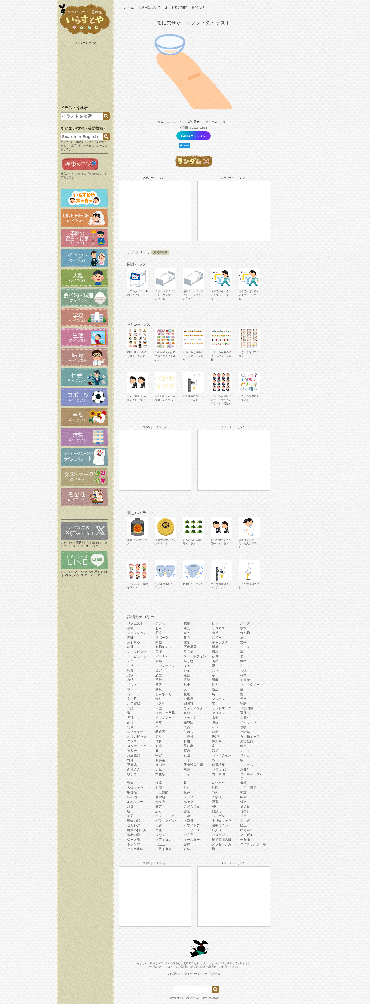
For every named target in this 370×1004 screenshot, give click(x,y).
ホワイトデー (193, 825)
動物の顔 (133, 820)
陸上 (243, 825)
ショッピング (136, 651)
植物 (187, 694)
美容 (158, 684)
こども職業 (248, 787)
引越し (188, 732)
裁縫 (243, 783)
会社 (130, 628)
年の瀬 (132, 797)
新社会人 (133, 769)
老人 (243, 656)
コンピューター (138, 656)
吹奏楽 (160, 760)
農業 (215, 732)
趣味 (130, 637)
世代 (187, 787)
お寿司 (188, 736)
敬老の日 (133, 835)
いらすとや (188, 998)
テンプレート (165, 717)
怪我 (130, 717)
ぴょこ (132, 774)
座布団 (188, 722)
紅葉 (130, 806)
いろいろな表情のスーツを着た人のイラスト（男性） (221, 400)
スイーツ (218, 637)
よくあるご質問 (176, 7)
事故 (187, 633)
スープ (188, 797)
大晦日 (188, 820)
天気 (158, 769)
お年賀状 (133, 703)
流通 (215, 750)
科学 (243, 675)
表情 (130, 680)
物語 (243, 703)
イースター (192, 839)
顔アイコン (163, 839)
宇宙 (158, 755)
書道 (187, 811)
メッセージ (248, 722)
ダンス (132, 741)
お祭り (245, 717)
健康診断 (218, 764)
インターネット (166, 666)
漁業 (158, 783)
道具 (187, 628)
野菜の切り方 (136, 830)
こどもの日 (192, 806)
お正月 (217, 670)
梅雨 (187, 741)
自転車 (245, 732)
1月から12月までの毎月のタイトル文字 (165, 356)
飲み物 (188, 651)
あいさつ (218, 783)
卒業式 (132, 764)
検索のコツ (95, 173)
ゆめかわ (246, 830)
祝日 (130, 811)
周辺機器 (246, 741)
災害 (158, 670)
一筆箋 (245, 839)
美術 (158, 680)
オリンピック (136, 736)
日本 (215, 651)
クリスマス (220, 713)
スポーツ (161, 637)
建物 (187, 637)
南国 (158, 708)
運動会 (132, 750)
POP (215, 736)
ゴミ (158, 727)
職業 (187, 623)
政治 (130, 722)
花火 (215, 792)
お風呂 (188, 699)
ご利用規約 (173, 973)
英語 (187, 755)
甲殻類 (132, 792)
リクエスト (135, 623)
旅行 (243, 637)
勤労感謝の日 (221, 839)
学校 (243, 628)
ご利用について (149, 7)
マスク (160, 703)
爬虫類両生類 (193, 764)
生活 (130, 666)
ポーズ (245, 623)
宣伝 (187, 849)
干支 (243, 699)
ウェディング (193, 708)
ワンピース (192, 830)
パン (215, 727)
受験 (130, 675)
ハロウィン (220, 769)
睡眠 (215, 680)
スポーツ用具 (165, 713)
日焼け (217, 811)
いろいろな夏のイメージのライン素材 (221, 356)
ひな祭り (161, 835)
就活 (215, 689)
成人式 (217, 830)
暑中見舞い (220, 825)
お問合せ (198, 7)
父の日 (245, 806)
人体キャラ (135, 787)
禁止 (243, 802)
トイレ (188, 760)
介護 (130, 708)
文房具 (132, 699)
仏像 (187, 792)
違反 (215, 633)
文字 (243, 642)
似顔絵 (245, 680)
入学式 (217, 797)
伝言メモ (133, 839)
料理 (130, 647)
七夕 (158, 825)
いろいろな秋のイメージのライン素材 (193, 356)
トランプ (133, 844)
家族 (158, 642)
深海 (130, 783)
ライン (188, 774)
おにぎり (246, 820)
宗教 (243, 727)
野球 (130, 760)
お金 (158, 628)
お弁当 (245, 769)
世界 (215, 684)
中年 (158, 722)
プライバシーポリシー (195, 973)
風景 (158, 689)
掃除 (187, 680)
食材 (158, 699)
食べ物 (245, 633)
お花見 (160, 787)
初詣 (243, 792)
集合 (243, 746)
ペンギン (218, 816)
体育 (158, 741)
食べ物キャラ (250, 736)
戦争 (187, 684)
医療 (158, 633)
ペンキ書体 (135, 849)
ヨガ (243, 816)
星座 (158, 830)
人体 (243, 670)
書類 (187, 713)
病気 (215, 623)
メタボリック (136, 746)
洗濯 (187, 769)
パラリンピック (166, 820)
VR (214, 806)
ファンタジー (250, 684)
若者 (215, 661)
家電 (187, 642)
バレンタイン (221, 755)
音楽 (158, 651)
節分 (130, 816)
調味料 (188, 703)
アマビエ (246, 835)
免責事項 (215, 973)
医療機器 (160, 252)
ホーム (129, 7)
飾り (158, 736)
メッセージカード (225, 844)
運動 (187, 675)
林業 (158, 806)
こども (160, 623)
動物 (243, 661)
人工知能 (161, 792)
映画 (215, 722)
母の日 (245, 811)
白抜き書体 (163, 849)
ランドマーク (221, 708)
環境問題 (246, 708)
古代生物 (218, 774)
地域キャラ (135, 802)
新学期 (160, 797)
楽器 (187, 727)
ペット (132, 684)
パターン (218, 835)
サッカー (246, 755)
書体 (187, 844)
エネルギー (135, 732)
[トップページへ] (84, 34)
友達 (187, 666)
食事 (158, 661)
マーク (245, 647)
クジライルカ (165, 816)
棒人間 (217, 741)
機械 (215, 647)
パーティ (161, 656)
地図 (215, 787)
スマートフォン (195, 656)
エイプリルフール (253, 844)
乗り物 (188, 661)
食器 (215, 717)
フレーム (246, 764)
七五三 (160, 844)
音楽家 (160, 802)
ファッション (136, 633)
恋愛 (158, 675)
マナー (132, 661)
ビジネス (218, 628)
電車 (130, 727)
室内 (187, 750)
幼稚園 (160, 732)
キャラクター (221, 642)
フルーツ (218, 699)
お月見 (188, 835)
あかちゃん (163, 694)
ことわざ (133, 825)
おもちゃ (133, 642)
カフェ (245, 750)
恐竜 (215, 802)
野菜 (187, 670)
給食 (243, 797)
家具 (215, 656)
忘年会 (188, 802)
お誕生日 (133, 755)
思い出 (188, 746)
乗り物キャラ (221, 820)
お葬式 (160, 746)
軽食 (130, 670)
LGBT (188, 816)
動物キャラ (163, 647)
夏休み (245, 713)
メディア (190, 717)
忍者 (158, 811)
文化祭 (160, 774)
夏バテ (160, 764)
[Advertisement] (85, 72)
